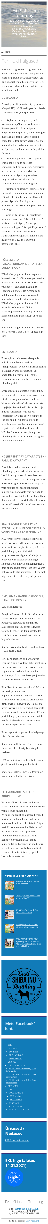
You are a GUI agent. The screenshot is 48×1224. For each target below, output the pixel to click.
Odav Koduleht (32, 1220)
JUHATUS (13, 1048)
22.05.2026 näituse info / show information (21, 1075)
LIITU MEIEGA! (16, 1055)
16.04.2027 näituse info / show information (21, 1069)
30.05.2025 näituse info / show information (21, 1081)
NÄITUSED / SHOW (16, 1065)
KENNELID (14, 1103)
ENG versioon (16, 1096)
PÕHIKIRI (13, 1051)
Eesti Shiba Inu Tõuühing (24, 13)
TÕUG (11, 1089)
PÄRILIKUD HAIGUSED (19, 1109)
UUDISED (12, 1061)
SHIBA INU (13, 1086)
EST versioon (16, 1099)
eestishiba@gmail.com (27, 1208)
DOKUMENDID (15, 1058)
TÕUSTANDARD (16, 1092)
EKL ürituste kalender (17, 1140)
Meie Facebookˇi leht (21, 1026)
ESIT (10, 1044)
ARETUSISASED (16, 1106)
